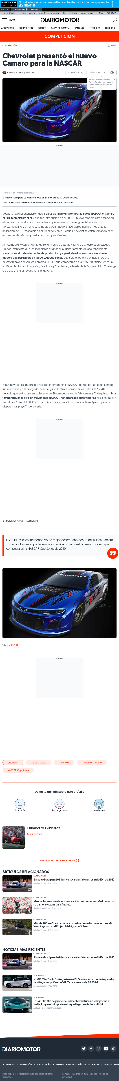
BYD (64, 13)
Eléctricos (94, 28)
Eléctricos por (19, 10)
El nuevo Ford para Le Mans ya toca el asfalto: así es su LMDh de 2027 (40, 197)
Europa (22, 13)
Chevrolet (13, 762)
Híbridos (110, 28)
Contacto (66, 1073)
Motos (108, 1064)
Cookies (93, 1073)
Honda (73, 13)
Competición (26, 28)
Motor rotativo (87, 13)
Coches (42, 28)
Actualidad (7, 28)
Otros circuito (38, 762)
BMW (100, 13)
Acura (32, 13)
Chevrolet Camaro (92, 762)
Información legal (80, 1073)
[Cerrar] (114, 79)
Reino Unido (9, 13)
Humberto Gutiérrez (15, 72)
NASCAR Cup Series (18, 770)
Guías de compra (60, 28)
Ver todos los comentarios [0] (59, 860)
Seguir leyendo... (35, 834)
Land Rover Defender (48, 13)
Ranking (79, 28)
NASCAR (14, 645)
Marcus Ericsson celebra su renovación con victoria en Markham (37, 202)
